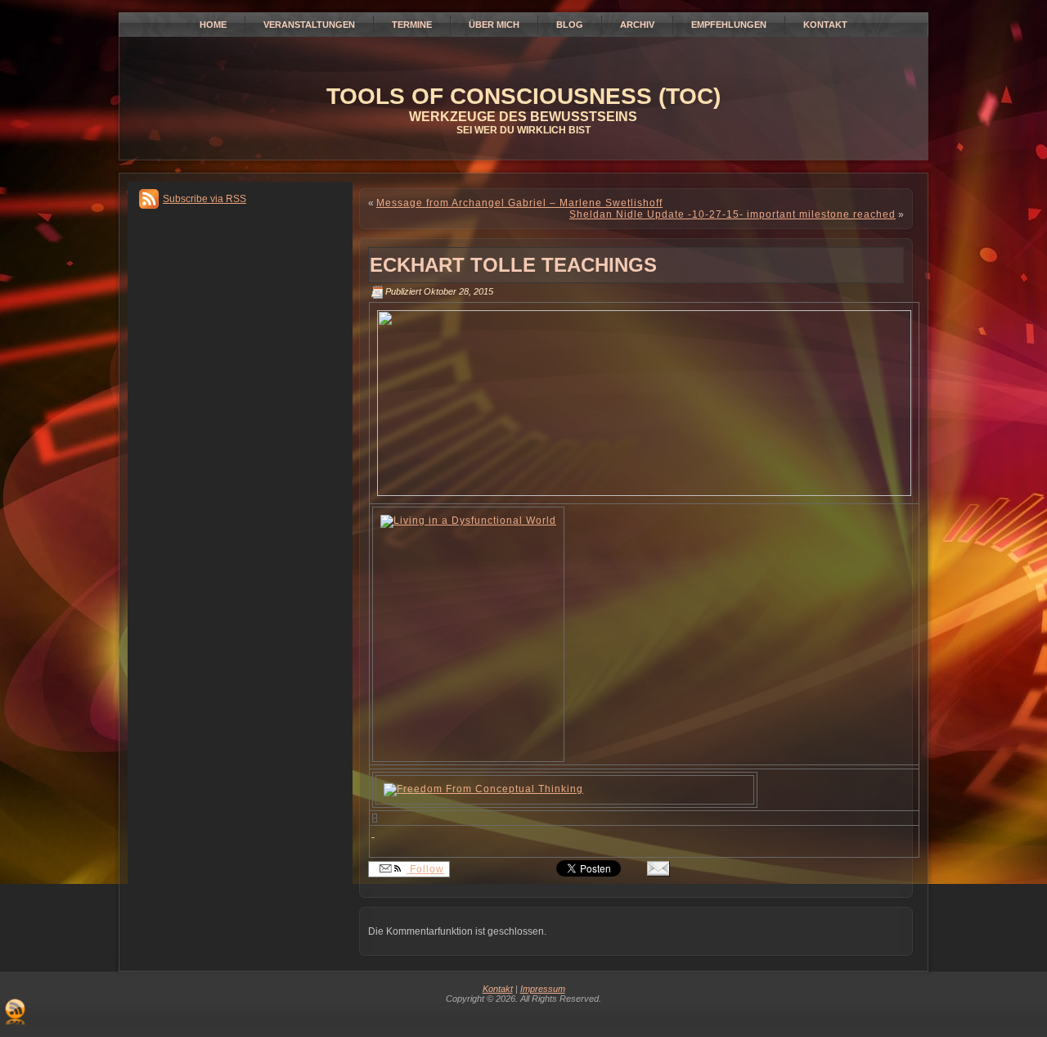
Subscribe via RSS (204, 199)
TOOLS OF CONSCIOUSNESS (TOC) (523, 96)
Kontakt (498, 989)
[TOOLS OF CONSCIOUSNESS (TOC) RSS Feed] (15, 1012)
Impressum (542, 989)
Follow (425, 869)
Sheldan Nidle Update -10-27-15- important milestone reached (732, 214)
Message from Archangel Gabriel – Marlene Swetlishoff (519, 203)
